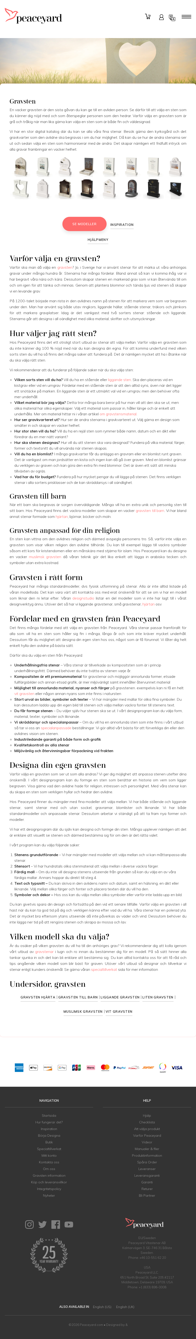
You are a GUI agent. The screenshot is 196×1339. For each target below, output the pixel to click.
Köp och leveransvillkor (49, 1182)
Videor (147, 1142)
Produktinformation (147, 1155)
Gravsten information (49, 1175)
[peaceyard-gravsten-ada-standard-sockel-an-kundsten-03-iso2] (131, 166)
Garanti (147, 1182)
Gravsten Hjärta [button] (38, 997)
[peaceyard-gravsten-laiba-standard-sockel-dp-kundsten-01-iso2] (20, 166)
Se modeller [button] (84, 224)
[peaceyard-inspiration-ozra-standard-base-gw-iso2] (109, 188)
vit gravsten (24, 693)
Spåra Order (147, 1162)
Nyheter (49, 1195)
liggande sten (119, 379)
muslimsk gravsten (45, 556)
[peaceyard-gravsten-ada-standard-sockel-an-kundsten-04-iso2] (109, 166)
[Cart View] (148, 16)
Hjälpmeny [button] (98, 240)
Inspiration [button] (122, 225)
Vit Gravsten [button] (119, 1011)
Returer (147, 1189)
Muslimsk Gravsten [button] (83, 1011)
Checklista (147, 1122)
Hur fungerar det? (49, 1122)
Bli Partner (147, 1195)
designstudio (83, 598)
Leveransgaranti (147, 1175)
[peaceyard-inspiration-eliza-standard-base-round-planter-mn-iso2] (131, 188)
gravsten (64, 267)
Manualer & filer (147, 1149)
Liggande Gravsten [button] (120, 997)
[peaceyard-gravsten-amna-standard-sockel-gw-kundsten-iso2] (43, 188)
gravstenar (44, 951)
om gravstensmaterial (118, 414)
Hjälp (147, 1115)
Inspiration (49, 1129)
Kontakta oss (49, 1162)
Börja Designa (49, 1135)
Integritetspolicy (49, 1189)
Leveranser (147, 1169)
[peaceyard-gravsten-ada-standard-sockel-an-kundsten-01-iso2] (153, 166)
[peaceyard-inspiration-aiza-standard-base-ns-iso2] (153, 188)
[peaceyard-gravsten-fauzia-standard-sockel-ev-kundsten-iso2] (43, 166)
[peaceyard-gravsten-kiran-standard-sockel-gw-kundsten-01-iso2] (175, 166)
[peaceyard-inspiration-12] (175, 188)
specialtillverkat (104, 969)
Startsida (49, 1115)
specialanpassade (56, 727)
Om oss (49, 1169)
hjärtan (62, 516)
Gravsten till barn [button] (78, 997)
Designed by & (117, 1325)
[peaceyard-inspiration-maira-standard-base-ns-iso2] (87, 188)
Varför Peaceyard (147, 1135)
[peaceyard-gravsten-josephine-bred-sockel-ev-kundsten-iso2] (20, 188)
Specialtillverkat (49, 1149)
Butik (49, 1142)
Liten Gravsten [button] (157, 997)
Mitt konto (49, 1155)
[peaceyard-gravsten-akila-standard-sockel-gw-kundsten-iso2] (65, 166)
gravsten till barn (150, 510)
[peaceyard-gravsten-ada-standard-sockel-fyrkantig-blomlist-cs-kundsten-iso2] (87, 166)
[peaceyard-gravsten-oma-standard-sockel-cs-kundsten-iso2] (65, 188)
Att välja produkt (147, 1129)
